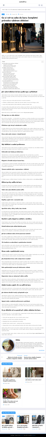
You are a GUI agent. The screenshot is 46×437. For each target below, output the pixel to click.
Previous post (19, 355)
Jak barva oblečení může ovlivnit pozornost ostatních (10, 78)
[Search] (39, 5)
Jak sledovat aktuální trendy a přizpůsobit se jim (10, 86)
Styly (3, 14)
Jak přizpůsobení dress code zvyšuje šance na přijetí (10, 82)
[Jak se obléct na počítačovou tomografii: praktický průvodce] (12, 372)
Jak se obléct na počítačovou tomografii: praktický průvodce (9, 380)
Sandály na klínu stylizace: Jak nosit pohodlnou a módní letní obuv (10, 402)
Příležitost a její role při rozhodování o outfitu (9, 65)
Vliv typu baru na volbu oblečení (7, 64)
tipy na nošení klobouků (37, 333)
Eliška (8, 14)
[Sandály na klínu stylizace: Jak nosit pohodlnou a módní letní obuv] (12, 393)
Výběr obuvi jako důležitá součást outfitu (9, 73)
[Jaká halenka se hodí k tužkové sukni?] (34, 372)
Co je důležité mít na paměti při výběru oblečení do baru (11, 88)
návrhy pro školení (39, 179)
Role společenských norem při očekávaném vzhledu (10, 83)
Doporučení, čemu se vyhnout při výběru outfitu (9, 84)
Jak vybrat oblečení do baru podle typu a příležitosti (10, 63)
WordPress (22, 435)
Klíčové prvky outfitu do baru (6, 72)
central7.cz (22, 2)
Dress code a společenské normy (7, 80)
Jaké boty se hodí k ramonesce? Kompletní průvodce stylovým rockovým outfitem (37, 426)
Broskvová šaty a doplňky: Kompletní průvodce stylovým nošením (32, 358)
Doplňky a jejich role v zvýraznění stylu (8, 74)
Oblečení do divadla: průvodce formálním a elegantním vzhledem (14, 358)
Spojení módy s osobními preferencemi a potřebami (10, 87)
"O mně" (32, 347)
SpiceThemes (33, 435)
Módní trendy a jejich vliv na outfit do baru (8, 85)
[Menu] (3, 5)
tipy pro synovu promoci (28, 112)
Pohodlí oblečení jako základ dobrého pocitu (9, 77)
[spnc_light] (42, 5)
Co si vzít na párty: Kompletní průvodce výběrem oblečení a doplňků (22, 426)
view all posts (41, 350)
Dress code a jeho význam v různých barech (9, 66)
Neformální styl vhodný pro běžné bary (8, 68)
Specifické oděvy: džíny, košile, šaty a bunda (9, 75)
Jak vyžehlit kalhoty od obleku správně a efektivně (7, 426)
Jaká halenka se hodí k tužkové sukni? (33, 379)
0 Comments (21, 14)
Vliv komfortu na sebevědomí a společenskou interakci (11, 79)
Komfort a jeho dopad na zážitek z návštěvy (9, 76)
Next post (25, 355)
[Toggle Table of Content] (42, 62)
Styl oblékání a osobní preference (7, 67)
